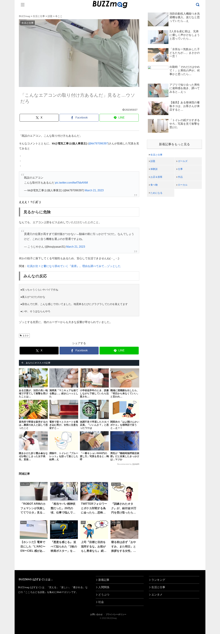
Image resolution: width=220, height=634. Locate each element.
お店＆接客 (156, 177)
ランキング (158, 579)
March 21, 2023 (94, 190)
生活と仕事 (156, 154)
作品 (180, 177)
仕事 (180, 169)
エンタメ (156, 594)
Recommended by (124, 464)
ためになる (156, 192)
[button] (13, 560)
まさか (26, 335)
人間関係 (103, 587)
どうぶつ (103, 594)
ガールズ (183, 161)
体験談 (154, 169)
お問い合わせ (96, 614)
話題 (152, 161)
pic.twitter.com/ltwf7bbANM (71, 182)
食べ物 (154, 184)
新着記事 (103, 579)
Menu (22, 4)
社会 (101, 602)
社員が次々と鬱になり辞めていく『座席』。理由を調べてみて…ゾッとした (74, 266)
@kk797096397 (98, 143)
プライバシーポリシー (116, 614)
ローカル (183, 184)
